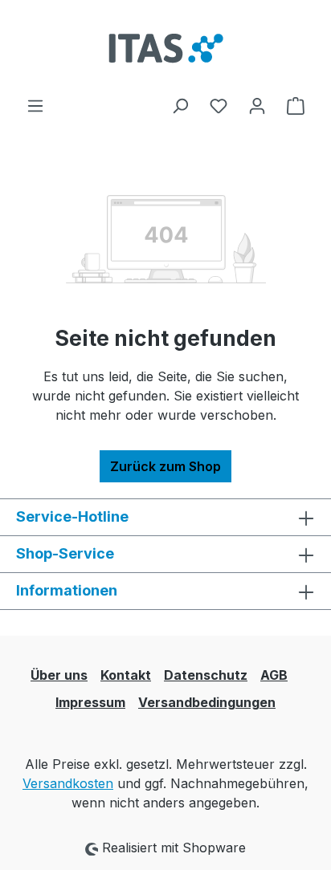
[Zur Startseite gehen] (165, 47)
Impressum (90, 702)
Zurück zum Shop (165, 466)
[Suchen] (180, 105)
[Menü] (35, 105)
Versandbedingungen (207, 702)
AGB (274, 675)
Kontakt (125, 675)
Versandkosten (67, 783)
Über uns (59, 675)
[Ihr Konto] (257, 105)
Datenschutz (205, 675)
